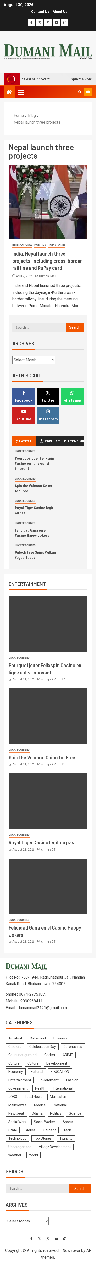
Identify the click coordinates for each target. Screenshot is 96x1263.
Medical (40, 1105)
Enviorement (49, 1080)
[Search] (80, 92)
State (12, 1130)
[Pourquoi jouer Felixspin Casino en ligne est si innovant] (48, 624)
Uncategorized (25, 451)
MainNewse (17, 1105)
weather (14, 1155)
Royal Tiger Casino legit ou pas (41, 842)
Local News (33, 1097)
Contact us (40, 12)
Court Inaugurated (22, 1055)
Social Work (17, 1122)
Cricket (49, 1055)
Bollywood (38, 1038)
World (33, 1155)
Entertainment (19, 1080)
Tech (67, 1130)
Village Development (55, 1147)
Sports (68, 1122)
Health (40, 1088)
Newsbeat (16, 1113)
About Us (60, 12)
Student (49, 1130)
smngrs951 (49, 679)
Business (60, 1038)
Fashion (72, 1080)
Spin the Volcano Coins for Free (42, 757)
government (18, 1088)
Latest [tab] (25, 441)
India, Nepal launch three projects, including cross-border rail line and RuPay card (47, 260)
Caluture (15, 1047)
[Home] (9, 92)
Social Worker (44, 1122)
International (22, 244)
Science (75, 1113)
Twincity (65, 1138)
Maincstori (58, 1097)
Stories (30, 1130)
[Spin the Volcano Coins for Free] (48, 716)
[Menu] (21, 92)
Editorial (37, 1072)
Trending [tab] (75, 441)
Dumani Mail (47, 276)
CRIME (68, 1055)
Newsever (71, 1250)
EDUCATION (60, 1072)
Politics (40, 244)
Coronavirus (73, 1047)
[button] (21, 92)
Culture (14, 1063)
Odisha (37, 1113)
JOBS (12, 1097)
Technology (17, 1138)
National (60, 1105)
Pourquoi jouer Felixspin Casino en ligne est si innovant (34, 463)
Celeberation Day (42, 1047)
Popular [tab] (52, 441)
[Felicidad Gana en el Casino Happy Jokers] (48, 886)
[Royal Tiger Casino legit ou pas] (48, 801)
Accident (15, 1038)
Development (56, 1063)
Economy (15, 1072)
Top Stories (56, 244)
